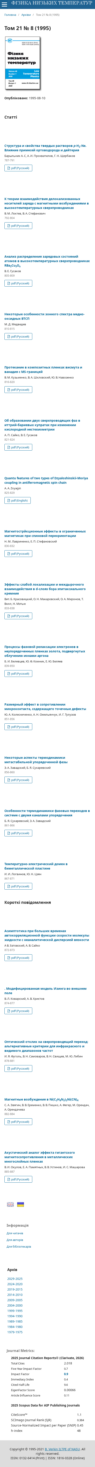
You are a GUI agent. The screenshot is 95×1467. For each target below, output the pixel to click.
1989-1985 (15, 1321)
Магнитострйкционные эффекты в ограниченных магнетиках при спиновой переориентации (45, 533)
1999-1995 (15, 1311)
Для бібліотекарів (19, 1246)
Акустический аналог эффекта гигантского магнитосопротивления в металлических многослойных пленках (39, 1156)
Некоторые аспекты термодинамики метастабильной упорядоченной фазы (36, 759)
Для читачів (15, 1233)
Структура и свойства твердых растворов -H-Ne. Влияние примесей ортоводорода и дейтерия (45, 148)
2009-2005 (15, 1300)
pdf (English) (19, 500)
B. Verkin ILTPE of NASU (62, 1449)
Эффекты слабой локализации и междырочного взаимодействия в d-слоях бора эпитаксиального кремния (45, 588)
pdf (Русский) (20, 168)
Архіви (26, 15)
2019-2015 (15, 1289)
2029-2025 (15, 1279)
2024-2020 (15, 1284)
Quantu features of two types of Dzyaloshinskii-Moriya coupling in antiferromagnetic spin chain (46, 480)
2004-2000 (15, 1305)
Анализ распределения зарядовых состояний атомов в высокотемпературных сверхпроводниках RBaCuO (47, 260)
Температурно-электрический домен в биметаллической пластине (36, 866)
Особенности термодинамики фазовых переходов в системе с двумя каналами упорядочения (47, 813)
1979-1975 (15, 1332)
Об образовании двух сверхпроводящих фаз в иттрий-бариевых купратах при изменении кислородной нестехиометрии (42, 424)
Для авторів (15, 1240)
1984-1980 (15, 1327)
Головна (10, 15)
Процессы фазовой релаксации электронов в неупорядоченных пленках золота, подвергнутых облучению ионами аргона (44, 651)
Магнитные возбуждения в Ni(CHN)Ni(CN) (41, 1099)
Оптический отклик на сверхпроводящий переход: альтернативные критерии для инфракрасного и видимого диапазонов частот (46, 1046)
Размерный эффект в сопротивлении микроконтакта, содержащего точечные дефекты (45, 706)
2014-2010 (15, 1295)
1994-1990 (15, 1316)
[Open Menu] (4, 4)
